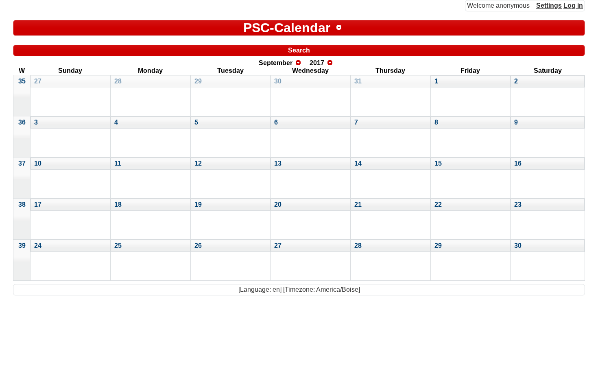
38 (22, 204)
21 (358, 204)
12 (198, 163)
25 (118, 245)
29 (198, 81)
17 (37, 204)
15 (438, 163)
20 (278, 204)
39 (22, 245)
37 (22, 163)
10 (37, 163)
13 (278, 163)
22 (438, 204)
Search (299, 50)
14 (358, 163)
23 (518, 204)
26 (198, 245)
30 (278, 81)
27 (37, 81)
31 (358, 81)
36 (22, 122)
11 (117, 163)
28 (118, 81)
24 (37, 245)
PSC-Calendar (286, 27)
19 (198, 204)
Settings (549, 5)
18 (118, 204)
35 (22, 81)
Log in (573, 5)
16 (518, 163)
